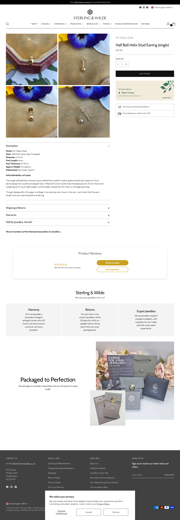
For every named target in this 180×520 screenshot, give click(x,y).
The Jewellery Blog (99, 487)
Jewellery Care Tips (99, 473)
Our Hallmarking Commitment (104, 482)
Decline (115, 512)
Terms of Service (56, 487)
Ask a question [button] (112, 269)
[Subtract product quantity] (118, 64)
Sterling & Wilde (26, 508)
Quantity (120, 58)
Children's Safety (98, 468)
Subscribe (169, 475)
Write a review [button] (112, 262)
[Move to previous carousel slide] (166, 441)
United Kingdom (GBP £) (163, 7)
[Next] (117, 2)
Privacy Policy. (103, 504)
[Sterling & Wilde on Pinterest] (147, 7)
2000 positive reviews (82, 2)
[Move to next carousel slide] (172, 441)
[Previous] (63, 2)
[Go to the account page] (167, 24)
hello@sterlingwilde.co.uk (23, 463)
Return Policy (54, 477)
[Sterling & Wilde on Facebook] (140, 7)
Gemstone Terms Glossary (102, 477)
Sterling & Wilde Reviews (59, 463)
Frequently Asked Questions (61, 468)
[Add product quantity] (126, 64)
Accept (88, 512)
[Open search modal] (7, 24)
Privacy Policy (54, 482)
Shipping (52, 473)
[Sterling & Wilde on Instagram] (144, 7)
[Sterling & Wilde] (90, 14)
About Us (94, 463)
